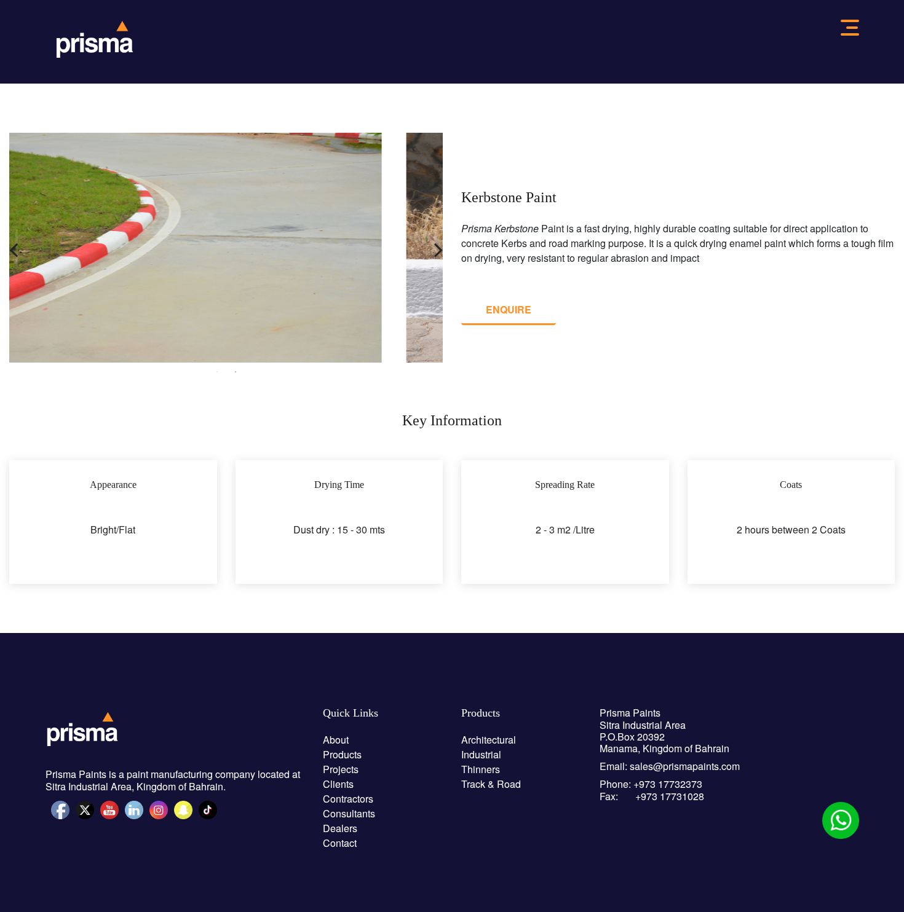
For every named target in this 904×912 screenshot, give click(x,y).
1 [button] (217, 372)
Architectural (488, 740)
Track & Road (491, 784)
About (336, 740)
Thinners (480, 769)
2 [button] (235, 372)
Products (342, 754)
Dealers (340, 828)
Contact (340, 843)
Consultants (349, 813)
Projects (341, 769)
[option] (226, 248)
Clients (338, 784)
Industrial (481, 754)
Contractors (348, 799)
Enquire (508, 309)
